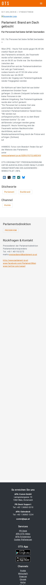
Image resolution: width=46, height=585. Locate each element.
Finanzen (23, 576)
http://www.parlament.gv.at (15, 260)
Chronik (23, 579)
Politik (23, 571)
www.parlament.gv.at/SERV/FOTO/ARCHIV (21, 155)
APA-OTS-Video (23, 534)
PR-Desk (23, 531)
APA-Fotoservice (23, 537)
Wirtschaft (23, 573)
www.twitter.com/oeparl (14, 266)
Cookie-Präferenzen (23, 539)
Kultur (23, 582)
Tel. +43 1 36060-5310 (23, 507)
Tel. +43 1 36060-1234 (23, 514)
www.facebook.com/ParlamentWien (19, 263)
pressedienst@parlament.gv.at (23, 254)
